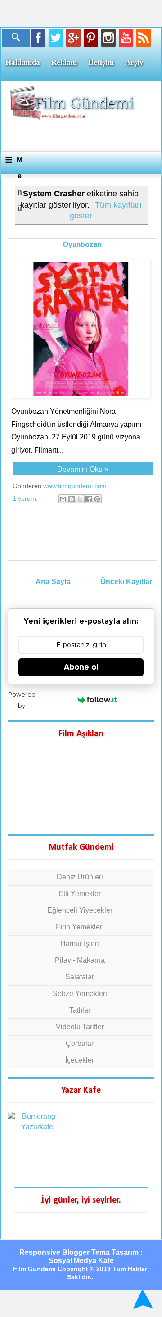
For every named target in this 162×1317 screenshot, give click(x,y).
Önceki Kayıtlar (126, 581)
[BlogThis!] (71, 498)
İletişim (101, 62)
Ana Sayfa (53, 581)
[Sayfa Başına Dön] (141, 1299)
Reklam (64, 62)
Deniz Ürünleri (80, 877)
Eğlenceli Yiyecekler (79, 910)
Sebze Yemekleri (80, 993)
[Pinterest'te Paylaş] (97, 498)
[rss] (143, 38)
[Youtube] (126, 38)
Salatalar (79, 977)
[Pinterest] (91, 38)
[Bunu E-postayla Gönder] (63, 498)
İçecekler (79, 1060)
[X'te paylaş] (80, 498)
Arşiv (134, 62)
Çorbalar (80, 1043)
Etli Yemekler (79, 893)
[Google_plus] (73, 38)
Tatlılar (79, 1010)
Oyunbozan (82, 244)
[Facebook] (38, 38)
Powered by (22, 700)
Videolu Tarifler (80, 1027)
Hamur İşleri (79, 943)
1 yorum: (26, 498)
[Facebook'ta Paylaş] (88, 498)
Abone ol (81, 667)
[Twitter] (56, 38)
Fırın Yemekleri (80, 927)
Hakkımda (22, 62)
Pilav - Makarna (80, 960)
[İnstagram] (108, 38)
